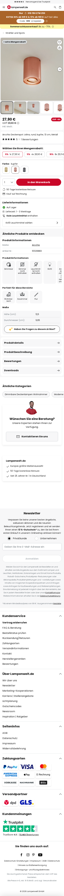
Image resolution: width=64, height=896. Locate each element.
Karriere (7, 696)
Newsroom (8, 711)
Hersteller (57, 603)
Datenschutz (9, 738)
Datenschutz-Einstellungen (16, 861)
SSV (30, 21)
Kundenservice (13, 616)
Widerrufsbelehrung (14, 748)
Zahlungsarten (10, 643)
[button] (7, 107)
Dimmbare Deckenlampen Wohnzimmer (26, 394)
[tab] (32, 640)
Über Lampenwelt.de (18, 674)
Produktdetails (14, 343)
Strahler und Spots (15, 32)
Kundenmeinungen (17, 814)
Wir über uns (9, 680)
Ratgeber (22, 716)
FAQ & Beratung (11, 628)
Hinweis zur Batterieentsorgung (33, 865)
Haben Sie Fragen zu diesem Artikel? (34, 329)
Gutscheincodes (11, 706)
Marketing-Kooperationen (17, 690)
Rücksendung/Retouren (16, 638)
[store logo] (19, 7)
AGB (4, 733)
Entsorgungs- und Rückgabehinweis (32, 869)
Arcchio (36, 245)
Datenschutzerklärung (50, 596)
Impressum (9, 743)
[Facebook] (23, 855)
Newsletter (8, 685)
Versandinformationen (15, 648)
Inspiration (8, 716)
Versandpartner (14, 794)
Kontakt (7, 653)
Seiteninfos (11, 726)
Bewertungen (12, 361)
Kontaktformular (52, 592)
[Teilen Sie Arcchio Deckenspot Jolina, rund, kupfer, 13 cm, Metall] (59, 48)
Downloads (11, 370)
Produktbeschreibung (18, 352)
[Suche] (55, 7)
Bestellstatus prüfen (14, 633)
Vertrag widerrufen (14, 622)
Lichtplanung (9, 701)
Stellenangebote (23, 696)
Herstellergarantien (13, 659)
